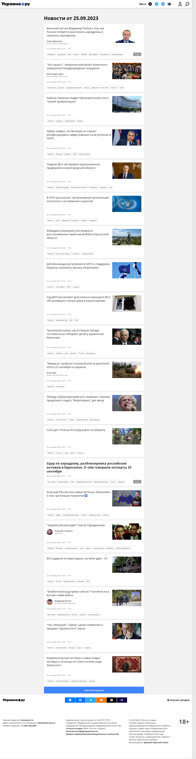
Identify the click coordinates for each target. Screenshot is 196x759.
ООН (58, 220)
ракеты (76, 54)
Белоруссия (91, 353)
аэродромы (61, 54)
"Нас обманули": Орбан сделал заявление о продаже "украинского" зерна (75, 626)
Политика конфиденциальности (82, 731)
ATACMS (84, 54)
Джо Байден (93, 54)
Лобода (71, 420)
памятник (76, 254)
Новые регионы (94, 515)
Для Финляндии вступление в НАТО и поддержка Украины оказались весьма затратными (78, 265)
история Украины (71, 548)
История (51, 548)
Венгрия (59, 154)
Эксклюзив (51, 88)
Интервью (51, 54)
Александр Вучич (94, 615)
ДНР (71, 320)
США (121, 88)
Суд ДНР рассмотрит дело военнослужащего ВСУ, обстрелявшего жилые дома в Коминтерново (79, 298)
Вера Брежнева (82, 420)
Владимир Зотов (63, 615)
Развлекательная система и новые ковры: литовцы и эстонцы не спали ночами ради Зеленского (74, 661)
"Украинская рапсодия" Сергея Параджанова (76, 525)
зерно (80, 648)
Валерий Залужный (101, 482)
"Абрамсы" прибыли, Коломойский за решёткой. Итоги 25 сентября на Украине (78, 365)
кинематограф (98, 548)
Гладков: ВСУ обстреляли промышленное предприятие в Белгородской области (73, 166)
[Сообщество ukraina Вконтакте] (70, 700)
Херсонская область (63, 254)
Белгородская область (79, 187)
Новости (51, 121)
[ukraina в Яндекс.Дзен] (112, 700)
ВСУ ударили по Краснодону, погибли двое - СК (77, 558)
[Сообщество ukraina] (80, 700)
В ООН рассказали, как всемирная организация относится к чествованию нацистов (78, 199)
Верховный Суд (61, 320)
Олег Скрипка (61, 420)
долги (72, 453)
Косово (74, 615)
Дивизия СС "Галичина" (100, 88)
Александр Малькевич (71, 515)
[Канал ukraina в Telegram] (91, 700)
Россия (81, 353)
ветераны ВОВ (87, 254)
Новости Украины (62, 681)
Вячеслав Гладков (62, 187)
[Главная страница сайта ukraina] (15, 4)
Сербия (82, 615)
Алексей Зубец (63, 482)
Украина (61, 88)
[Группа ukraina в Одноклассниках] (101, 700)
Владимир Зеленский (73, 88)
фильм (88, 548)
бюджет (80, 121)
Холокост (114, 88)
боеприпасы (104, 54)
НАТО (75, 154)
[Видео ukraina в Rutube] (122, 700)
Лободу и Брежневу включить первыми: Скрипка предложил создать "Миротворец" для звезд (78, 398)
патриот (106, 515)
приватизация (70, 121)
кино (81, 548)
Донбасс (74, 353)
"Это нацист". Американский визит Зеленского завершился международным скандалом (77, 66)
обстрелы (103, 187)
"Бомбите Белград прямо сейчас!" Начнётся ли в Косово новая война (78, 593)
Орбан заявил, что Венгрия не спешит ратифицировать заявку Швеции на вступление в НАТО (79, 134)
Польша (59, 453)
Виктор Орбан (84, 154)
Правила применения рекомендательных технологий (92, 734)
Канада (86, 88)
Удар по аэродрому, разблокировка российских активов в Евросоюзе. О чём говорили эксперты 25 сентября (89, 467)
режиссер (109, 548)
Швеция (67, 154)
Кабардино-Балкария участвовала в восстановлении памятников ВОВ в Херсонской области (78, 234)
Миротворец (94, 420)
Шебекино (93, 187)
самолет (92, 681)
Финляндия (60, 287)
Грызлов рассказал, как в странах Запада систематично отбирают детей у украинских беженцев (75, 334)
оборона (80, 453)
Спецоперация (117, 54)
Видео (58, 515)
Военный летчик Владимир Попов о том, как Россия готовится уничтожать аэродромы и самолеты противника (75, 31)
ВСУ (69, 54)
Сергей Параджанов (123, 548)
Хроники (51, 386)
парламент (93, 220)
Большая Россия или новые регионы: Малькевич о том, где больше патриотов (78, 493)
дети (66, 353)
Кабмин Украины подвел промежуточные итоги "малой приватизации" (78, 99)
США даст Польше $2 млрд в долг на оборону (76, 430)
